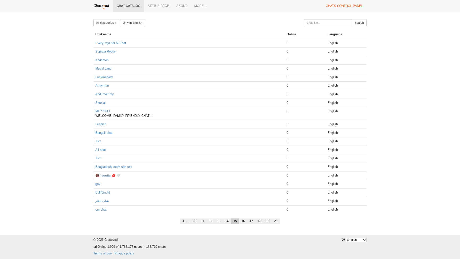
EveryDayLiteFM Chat (110, 43)
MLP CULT (102, 111)
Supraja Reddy (105, 51)
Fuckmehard (104, 77)
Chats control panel (344, 6)
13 (218, 221)
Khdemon (102, 60)
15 (235, 221)
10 (194, 221)
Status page (158, 6)
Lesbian (100, 124)
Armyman (102, 85)
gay (97, 184)
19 (267, 221)
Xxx (98, 141)
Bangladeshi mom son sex (113, 167)
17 (251, 221)
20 (275, 221)
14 (227, 221)
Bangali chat (104, 133)
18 (259, 221)
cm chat (101, 209)
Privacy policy (124, 253)
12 (210, 221)
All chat (100, 150)
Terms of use (102, 253)
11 (202, 221)
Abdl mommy (104, 94)
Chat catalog (128, 6)
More (199, 6)
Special (100, 103)
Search (359, 22)
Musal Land (103, 68)
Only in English (132, 22)
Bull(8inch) (102, 192)
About (181, 6)
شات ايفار (102, 201)
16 (243, 221)
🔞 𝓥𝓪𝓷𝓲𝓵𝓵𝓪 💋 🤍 (107, 175)
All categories (105, 22)
